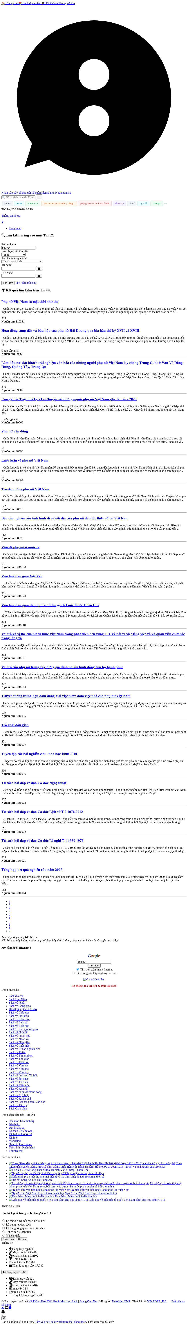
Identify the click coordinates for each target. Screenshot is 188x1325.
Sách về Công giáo (20, 1005)
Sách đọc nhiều (29, 3)
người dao (33, 203)
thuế (132, 203)
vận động (14, 431)
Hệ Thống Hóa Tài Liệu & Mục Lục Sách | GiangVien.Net (62, 1301)
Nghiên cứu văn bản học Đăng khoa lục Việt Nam (100, 1189)
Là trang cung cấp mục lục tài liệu (25, 1220)
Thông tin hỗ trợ (10, 215)
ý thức (7, 203)
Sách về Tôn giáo (19, 1058)
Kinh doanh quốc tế (20, 1134)
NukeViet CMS (121, 1301)
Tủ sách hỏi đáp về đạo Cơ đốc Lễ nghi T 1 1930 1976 (42, 841)
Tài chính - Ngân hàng (22, 1147)
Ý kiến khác (12, 1235)
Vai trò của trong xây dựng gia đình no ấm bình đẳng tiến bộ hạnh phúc (62, 667)
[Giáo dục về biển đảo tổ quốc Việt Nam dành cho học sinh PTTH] (48, 1199)
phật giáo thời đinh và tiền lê (94, 203)
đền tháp (119, 203)
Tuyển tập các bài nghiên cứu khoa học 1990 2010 (39, 754)
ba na (19, 203)
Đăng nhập (64, 192)
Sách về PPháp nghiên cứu (24, 1048)
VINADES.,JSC (157, 1301)
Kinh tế (13, 1137)
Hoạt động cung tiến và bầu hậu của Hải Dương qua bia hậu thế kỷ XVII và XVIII (70, 330)
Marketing (15, 1140)
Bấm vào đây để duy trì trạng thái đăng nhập (60, 1321)
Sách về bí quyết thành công (25, 1092)
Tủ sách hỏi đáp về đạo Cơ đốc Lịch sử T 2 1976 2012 (42, 812)
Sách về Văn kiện (19, 1072)
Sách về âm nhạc (18, 1078)
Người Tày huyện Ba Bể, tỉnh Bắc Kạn (81, 1173)
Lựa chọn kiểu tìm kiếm (15, 251)
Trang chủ (9, 3)
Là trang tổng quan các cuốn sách (25, 1228)
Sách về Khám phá (20, 1098)
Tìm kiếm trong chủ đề (14, 258)
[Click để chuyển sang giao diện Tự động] (2, 1308)
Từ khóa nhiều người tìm (58, 3)
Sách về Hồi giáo (19, 1015)
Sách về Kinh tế (18, 1088)
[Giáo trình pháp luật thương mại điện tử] (33, 1176)
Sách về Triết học (19, 1062)
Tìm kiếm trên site (25, 282)
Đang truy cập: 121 (16, 1272)
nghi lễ (143, 203)
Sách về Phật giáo (19, 1045)
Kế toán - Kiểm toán (20, 1130)
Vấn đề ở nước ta (20, 547)
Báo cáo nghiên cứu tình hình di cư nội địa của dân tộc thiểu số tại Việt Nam (64, 518)
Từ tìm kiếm (8, 244)
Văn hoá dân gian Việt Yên (21, 576)
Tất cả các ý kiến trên (18, 1231)
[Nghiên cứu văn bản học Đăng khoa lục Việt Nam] (39, 1189)
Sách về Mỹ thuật (19, 1095)
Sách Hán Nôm (18, 999)
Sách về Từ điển (18, 1082)
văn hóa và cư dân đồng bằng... (59, 203)
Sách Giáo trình (18, 1108)
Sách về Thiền (17, 1052)
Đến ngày (7, 272)
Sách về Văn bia (18, 1065)
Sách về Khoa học (19, 1019)
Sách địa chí (16, 996)
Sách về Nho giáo (19, 1042)
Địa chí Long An (42, 1179)
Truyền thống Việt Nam (25, 489)
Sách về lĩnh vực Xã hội (23, 1075)
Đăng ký (52, 192)
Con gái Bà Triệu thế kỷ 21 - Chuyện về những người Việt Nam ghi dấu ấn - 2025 (69, 399)
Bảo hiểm (14, 1124)
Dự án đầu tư (16, 1127)
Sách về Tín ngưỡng (20, 1055)
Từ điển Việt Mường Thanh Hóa (69, 1169)
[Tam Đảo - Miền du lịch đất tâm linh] (31, 1196)
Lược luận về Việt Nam (24, 460)
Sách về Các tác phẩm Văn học (27, 1101)
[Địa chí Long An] (20, 1179)
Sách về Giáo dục (19, 1012)
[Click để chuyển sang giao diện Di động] (10, 1308)
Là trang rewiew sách (18, 1224)
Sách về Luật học (19, 1025)
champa (156, 203)
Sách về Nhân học (19, 1035)
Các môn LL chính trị (21, 1121)
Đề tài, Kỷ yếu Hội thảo (23, 1009)
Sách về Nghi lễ (18, 1032)
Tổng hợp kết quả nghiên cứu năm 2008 (31, 870)
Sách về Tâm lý (18, 1105)
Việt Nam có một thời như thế (29, 302)
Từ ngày (6, 264)
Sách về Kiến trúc (19, 1085)
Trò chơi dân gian (15, 725)
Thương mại (16, 1150)
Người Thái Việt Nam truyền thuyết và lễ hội (91, 1193)
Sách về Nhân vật (19, 1039)
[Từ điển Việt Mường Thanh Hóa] (29, 1169)
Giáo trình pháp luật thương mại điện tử (81, 1176)
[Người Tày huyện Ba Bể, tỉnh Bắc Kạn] (33, 1173)
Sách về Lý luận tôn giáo (23, 1029)
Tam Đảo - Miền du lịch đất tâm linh (76, 1196)
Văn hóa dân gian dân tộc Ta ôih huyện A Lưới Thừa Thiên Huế (50, 605)
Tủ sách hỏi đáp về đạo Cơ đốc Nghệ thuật (33, 783)
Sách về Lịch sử (18, 1022)
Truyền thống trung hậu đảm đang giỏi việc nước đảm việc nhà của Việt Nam (66, 696)
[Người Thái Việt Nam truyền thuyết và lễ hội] (36, 1193)
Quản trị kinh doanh (20, 1144)
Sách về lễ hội (17, 1002)
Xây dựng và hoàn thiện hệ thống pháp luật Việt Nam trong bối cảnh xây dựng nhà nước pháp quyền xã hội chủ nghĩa (95, 1185)
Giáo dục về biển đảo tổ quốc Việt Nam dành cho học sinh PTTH (127, 1199)
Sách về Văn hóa (19, 1068)
